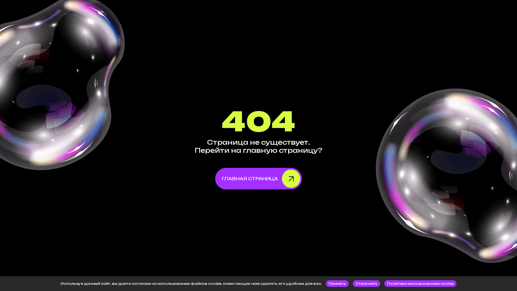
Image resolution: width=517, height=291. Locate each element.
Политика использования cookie (420, 284)
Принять (337, 284)
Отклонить (366, 284)
